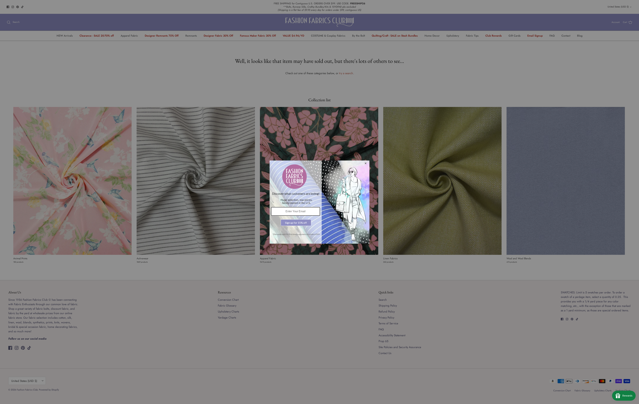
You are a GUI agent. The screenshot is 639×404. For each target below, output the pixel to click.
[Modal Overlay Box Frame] (319, 202)
